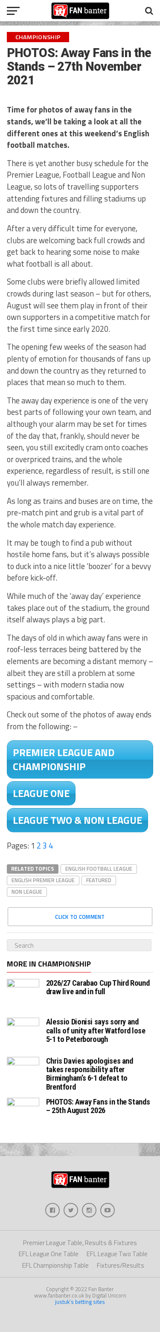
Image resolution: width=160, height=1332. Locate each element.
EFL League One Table (49, 1254)
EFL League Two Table (117, 1254)
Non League (27, 891)
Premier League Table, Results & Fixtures (80, 1243)
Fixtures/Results (120, 1265)
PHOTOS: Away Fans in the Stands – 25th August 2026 (98, 1106)
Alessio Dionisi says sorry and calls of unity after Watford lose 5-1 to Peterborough (95, 1030)
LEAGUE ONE (41, 793)
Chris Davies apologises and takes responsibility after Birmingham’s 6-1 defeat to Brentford (89, 1073)
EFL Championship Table (55, 1265)
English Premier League (43, 880)
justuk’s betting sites (80, 1301)
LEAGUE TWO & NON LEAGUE (77, 820)
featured (98, 880)
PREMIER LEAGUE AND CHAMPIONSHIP (63, 759)
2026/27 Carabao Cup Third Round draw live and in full (98, 987)
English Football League (98, 868)
